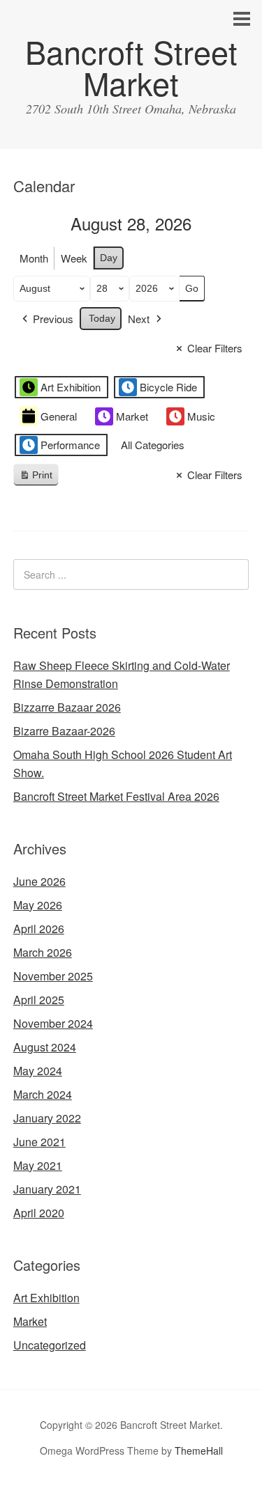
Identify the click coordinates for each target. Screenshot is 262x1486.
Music (201, 416)
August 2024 (44, 1047)
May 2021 (37, 1165)
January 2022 (47, 1118)
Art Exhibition (71, 387)
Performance (70, 444)
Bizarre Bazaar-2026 (64, 731)
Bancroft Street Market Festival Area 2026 (116, 796)
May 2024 (37, 1071)
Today (102, 318)
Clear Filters (214, 348)
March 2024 (42, 1094)
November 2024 (53, 1023)
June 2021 (39, 1142)
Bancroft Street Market (131, 67)
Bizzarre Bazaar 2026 (67, 707)
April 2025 (38, 1000)
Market (132, 416)
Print (35, 478)
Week (74, 258)
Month (34, 258)
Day (108, 257)
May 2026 (37, 905)
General (59, 416)
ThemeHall (199, 1450)
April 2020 (38, 1213)
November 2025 (53, 976)
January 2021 (47, 1189)
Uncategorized (49, 1345)
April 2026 (38, 929)
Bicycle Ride (168, 387)
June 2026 (39, 881)
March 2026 (42, 952)
